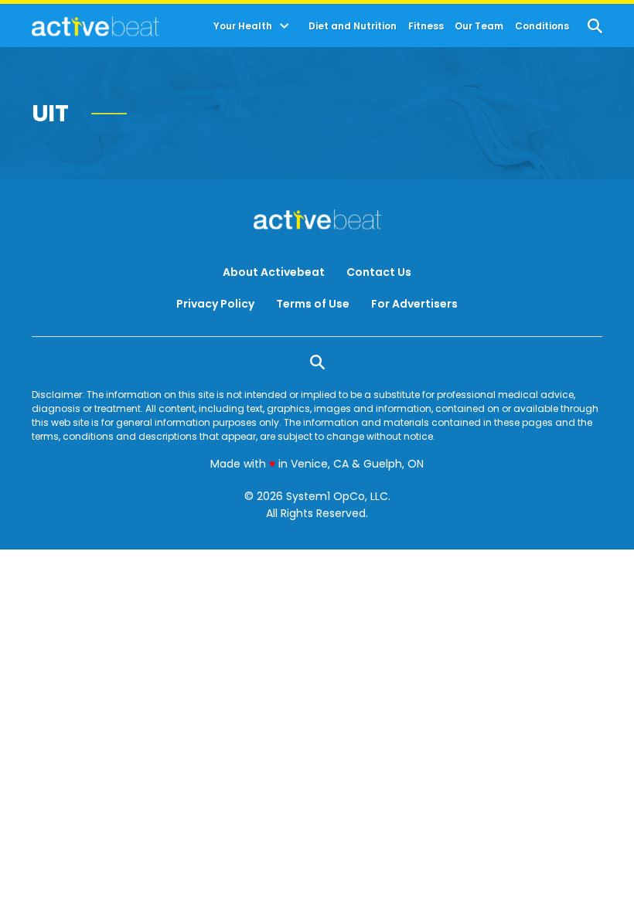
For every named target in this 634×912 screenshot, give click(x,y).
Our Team (479, 26)
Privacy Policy (215, 303)
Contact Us (378, 272)
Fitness (426, 26)
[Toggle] (284, 26)
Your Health (242, 26)
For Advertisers (414, 303)
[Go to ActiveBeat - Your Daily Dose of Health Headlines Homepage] (95, 26)
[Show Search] (595, 26)
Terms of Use (312, 303)
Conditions (542, 26)
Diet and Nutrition (352, 26)
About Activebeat (274, 272)
